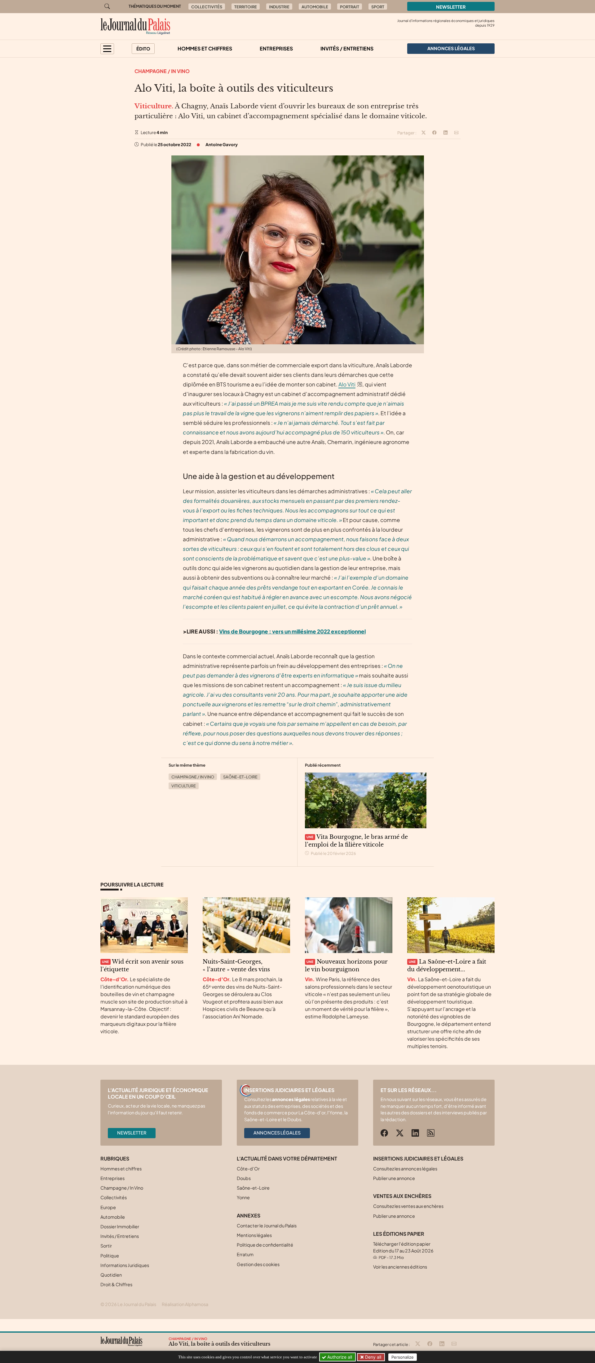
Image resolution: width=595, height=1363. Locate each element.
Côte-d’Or (248, 1168)
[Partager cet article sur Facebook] (434, 132)
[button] (107, 48)
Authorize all (339, 1357)
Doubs (244, 1178)
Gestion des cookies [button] (258, 1264)
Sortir (106, 1245)
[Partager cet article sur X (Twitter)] (424, 132)
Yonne (243, 1197)
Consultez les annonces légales (405, 1168)
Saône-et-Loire (240, 776)
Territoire (245, 6)
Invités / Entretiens (346, 48)
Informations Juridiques (124, 1265)
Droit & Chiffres (116, 1284)
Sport (377, 6)
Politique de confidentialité (265, 1245)
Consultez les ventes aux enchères (408, 1206)
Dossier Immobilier (119, 1226)
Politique (109, 1255)
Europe (108, 1207)
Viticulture (183, 785)
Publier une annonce (394, 1178)
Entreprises (276, 48)
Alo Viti (346, 384)
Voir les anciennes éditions (400, 1266)
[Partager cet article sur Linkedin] (446, 132)
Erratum (245, 1254)
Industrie (279, 6)
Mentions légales (254, 1235)
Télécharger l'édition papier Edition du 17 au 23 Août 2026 (403, 1250)
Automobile (315, 6)
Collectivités (206, 6)
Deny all (372, 1357)
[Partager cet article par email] (456, 132)
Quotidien (111, 1275)
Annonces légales (277, 1132)
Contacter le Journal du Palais (267, 1225)
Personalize (402, 1357)
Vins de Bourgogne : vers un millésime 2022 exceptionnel (292, 631)
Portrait (349, 6)
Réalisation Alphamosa (185, 1304)
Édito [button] (143, 48)
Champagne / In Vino (162, 71)
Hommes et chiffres (205, 48)
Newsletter (451, 7)
